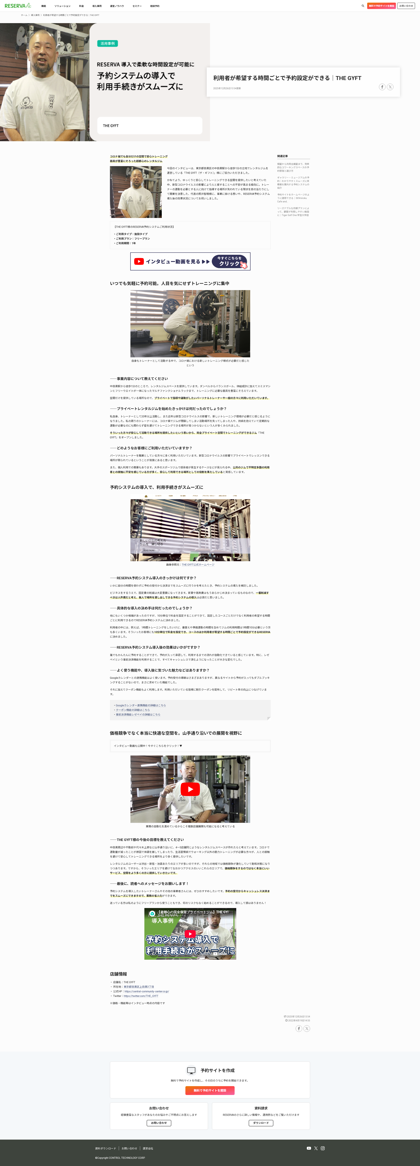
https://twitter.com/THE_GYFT (141, 996)
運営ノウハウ (117, 6)
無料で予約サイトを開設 (381, 6)
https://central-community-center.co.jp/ (147, 991)
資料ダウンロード (105, 1148)
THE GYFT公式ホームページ (198, 564)
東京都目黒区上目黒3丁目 (139, 986)
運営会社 (148, 1148)
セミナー (137, 6)
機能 (43, 6)
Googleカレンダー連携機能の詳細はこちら (141, 705)
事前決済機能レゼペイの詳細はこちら (138, 714)
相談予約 (154, 6)
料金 (81, 6)
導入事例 (97, 6)
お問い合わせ (406, 6)
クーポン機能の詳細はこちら (133, 710)
